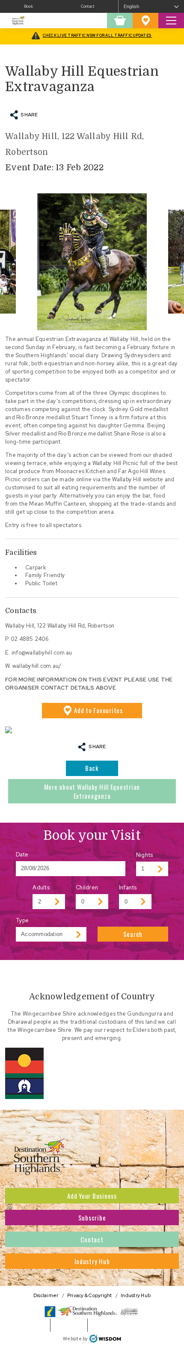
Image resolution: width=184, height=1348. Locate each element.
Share (29, 114)
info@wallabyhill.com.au (42, 652)
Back (92, 768)
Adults (41, 887)
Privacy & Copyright (89, 1295)
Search (133, 934)
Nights (144, 855)
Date (22, 854)
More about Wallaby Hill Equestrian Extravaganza (92, 791)
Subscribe (92, 1217)
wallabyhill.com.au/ (37, 666)
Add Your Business (92, 1195)
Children (87, 887)
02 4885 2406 (29, 639)
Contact (88, 6)
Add (98, 710)
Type (22, 920)
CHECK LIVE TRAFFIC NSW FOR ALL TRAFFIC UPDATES (97, 35)
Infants (128, 887)
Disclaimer (46, 1295)
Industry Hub (92, 1261)
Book (28, 6)
